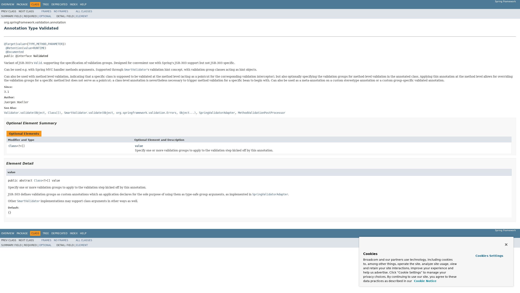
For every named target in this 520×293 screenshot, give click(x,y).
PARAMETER (55, 44)
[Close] (506, 244)
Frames (46, 11)
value (21, 44)
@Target (9, 44)
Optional (45, 16)
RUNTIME (39, 48)
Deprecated (59, 4)
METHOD (41, 44)
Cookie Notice (425, 281)
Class (13, 146)
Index (74, 4)
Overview (7, 4)
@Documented (15, 52)
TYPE (31, 44)
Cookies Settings (489, 255)
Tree (46, 4)
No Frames (61, 11)
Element (82, 16)
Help (83, 4)
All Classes (84, 11)
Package (22, 4)
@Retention (14, 48)
